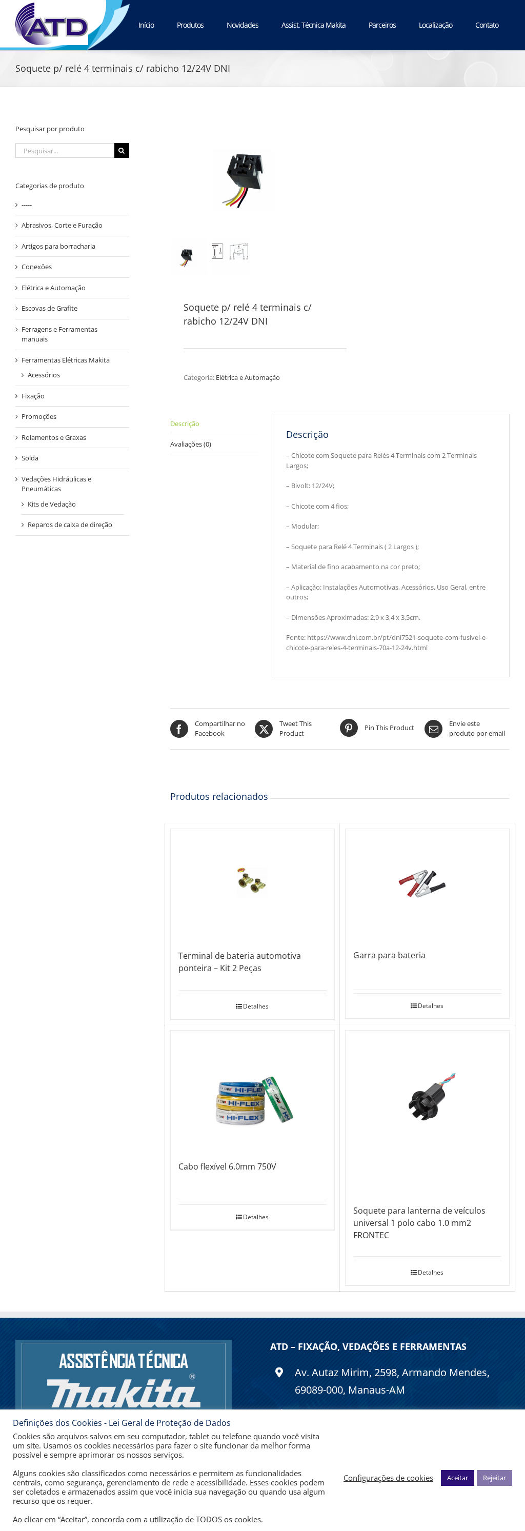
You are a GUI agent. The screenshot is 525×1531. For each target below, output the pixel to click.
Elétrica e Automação (248, 377)
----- (27, 204)
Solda (30, 457)
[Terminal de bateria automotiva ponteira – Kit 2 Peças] (252, 884)
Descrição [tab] (184, 423)
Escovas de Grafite (49, 308)
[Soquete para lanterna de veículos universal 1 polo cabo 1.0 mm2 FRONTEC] (427, 1112)
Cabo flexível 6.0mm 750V (227, 1166)
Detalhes (256, 1006)
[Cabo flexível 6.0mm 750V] (252, 1090)
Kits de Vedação (52, 504)
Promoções (39, 416)
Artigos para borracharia (58, 246)
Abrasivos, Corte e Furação (62, 225)
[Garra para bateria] (427, 884)
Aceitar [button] (457, 1477)
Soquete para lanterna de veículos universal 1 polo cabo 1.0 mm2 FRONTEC (419, 1223)
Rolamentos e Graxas (54, 437)
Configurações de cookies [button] (388, 1477)
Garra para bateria (389, 955)
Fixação (33, 395)
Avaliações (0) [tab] (190, 444)
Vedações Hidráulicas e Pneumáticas (56, 484)
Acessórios (44, 374)
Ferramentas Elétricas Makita (66, 360)
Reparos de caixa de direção (70, 524)
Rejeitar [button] (494, 1477)
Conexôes (37, 266)
